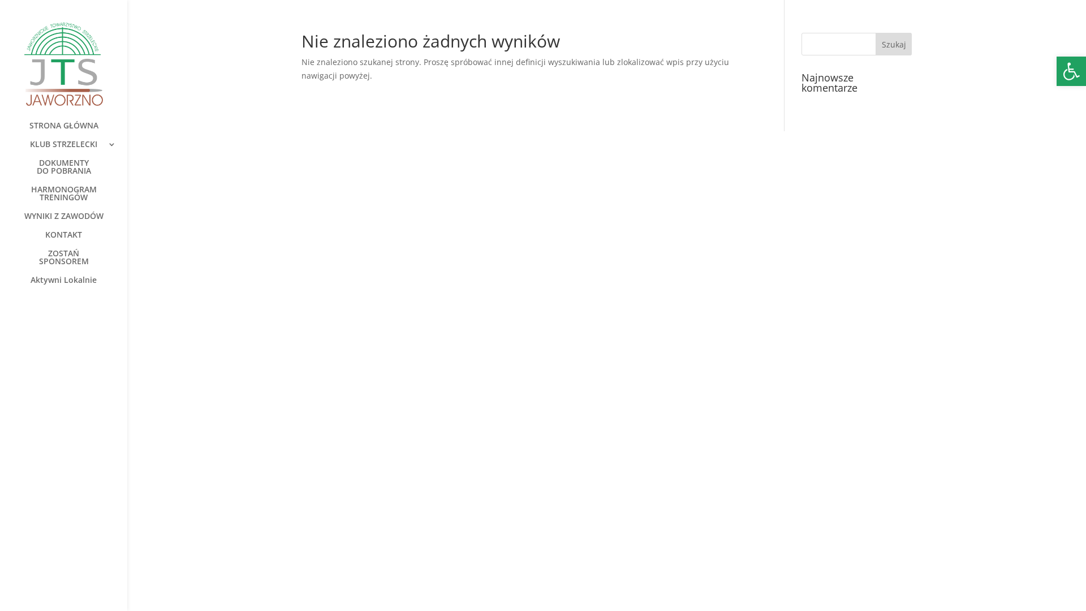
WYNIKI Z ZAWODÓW (64, 216)
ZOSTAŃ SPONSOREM (64, 257)
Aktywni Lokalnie (64, 280)
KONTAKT (63, 235)
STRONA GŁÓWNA (63, 126)
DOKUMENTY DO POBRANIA (64, 167)
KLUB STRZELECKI (63, 144)
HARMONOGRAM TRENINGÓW (64, 194)
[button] (1071, 71)
